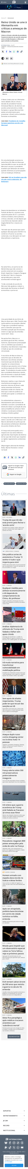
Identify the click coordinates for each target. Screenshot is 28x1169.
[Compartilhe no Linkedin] (10, 52)
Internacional (11, 18)
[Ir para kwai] (18, 1143)
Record (6, 1125)
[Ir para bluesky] (6, 1143)
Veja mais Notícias (14, 1036)
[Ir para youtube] (22, 1147)
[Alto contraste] (2, 58)
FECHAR (14, 1165)
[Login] (25, 2)
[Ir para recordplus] (6, 1147)
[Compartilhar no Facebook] (7, 52)
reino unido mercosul (9, 483)
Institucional (9, 1130)
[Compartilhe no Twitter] (3, 52)
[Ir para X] (14, 1147)
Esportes (7, 1111)
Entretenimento (10, 1116)
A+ (7, 58)
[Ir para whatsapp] (18, 1147)
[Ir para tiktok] (10, 1147)
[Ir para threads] (22, 1143)
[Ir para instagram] (14, 1143)
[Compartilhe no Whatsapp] (14, 52)
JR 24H (5, 1121)
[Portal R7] (14, 2)
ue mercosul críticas (21, 483)
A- (11, 58)
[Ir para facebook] (10, 1143)
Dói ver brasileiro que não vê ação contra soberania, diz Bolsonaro (14, 179)
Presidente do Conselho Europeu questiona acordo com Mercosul (13, 123)
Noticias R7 (3, 18)
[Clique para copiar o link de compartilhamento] (21, 52)
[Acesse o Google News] (18, 52)
